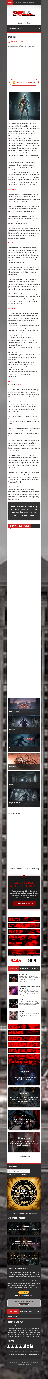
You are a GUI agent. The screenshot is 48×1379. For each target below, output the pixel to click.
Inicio (26, 869)
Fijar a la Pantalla (24, 903)
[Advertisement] (24, 61)
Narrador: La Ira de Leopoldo (24, 2)
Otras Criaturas (24, 1157)
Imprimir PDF (17, 385)
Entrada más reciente (15, 869)
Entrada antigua (35, 869)
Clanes (21, 999)
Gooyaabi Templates (24, 1364)
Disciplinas (23, 974)
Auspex (21, 1012)
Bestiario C (32, 46)
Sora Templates (23, 1362)
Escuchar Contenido (24, 82)
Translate (24, 1174)
